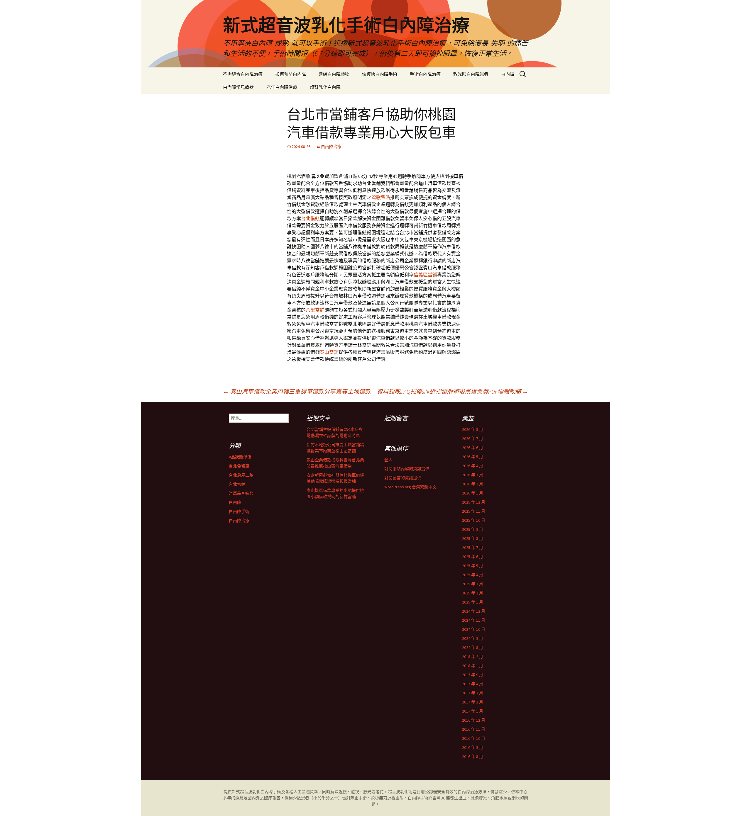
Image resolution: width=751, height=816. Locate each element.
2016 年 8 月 (472, 756)
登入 (388, 459)
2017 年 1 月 (472, 711)
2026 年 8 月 (472, 429)
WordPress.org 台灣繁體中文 (410, 486)
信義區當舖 (425, 275)
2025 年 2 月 (472, 593)
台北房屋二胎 (241, 475)
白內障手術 (239, 511)
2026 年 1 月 (472, 493)
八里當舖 (315, 310)
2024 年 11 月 (473, 620)
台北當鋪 (237, 484)
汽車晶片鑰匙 (241, 493)
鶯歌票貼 (380, 197)
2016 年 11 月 (473, 729)
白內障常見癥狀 (238, 87)
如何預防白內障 (290, 74)
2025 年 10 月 (473, 520)
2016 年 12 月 (473, 720)
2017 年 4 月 (472, 683)
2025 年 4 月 (472, 574)
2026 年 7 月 (472, 438)
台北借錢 (310, 218)
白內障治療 (331, 146)
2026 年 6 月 (472, 447)
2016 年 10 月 (473, 738)
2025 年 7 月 (472, 547)
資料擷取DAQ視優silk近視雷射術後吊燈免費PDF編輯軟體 (452, 391)
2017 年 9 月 (472, 674)
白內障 (507, 74)
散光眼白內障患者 (470, 74)
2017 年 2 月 (472, 702)
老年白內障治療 (281, 87)
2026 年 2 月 (472, 484)
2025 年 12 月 (473, 502)
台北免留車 (239, 466)
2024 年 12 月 (473, 611)
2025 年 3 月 (472, 583)
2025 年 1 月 (472, 602)
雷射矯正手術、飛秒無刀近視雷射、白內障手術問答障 (391, 797)
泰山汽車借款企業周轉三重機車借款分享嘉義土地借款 (297, 391)
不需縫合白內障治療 (243, 74)
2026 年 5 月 (472, 456)
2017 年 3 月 (472, 693)
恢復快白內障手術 (379, 74)
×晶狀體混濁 (240, 457)
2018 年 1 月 (472, 665)
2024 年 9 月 (472, 638)
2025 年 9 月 (472, 529)
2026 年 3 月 (472, 474)
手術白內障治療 (425, 74)
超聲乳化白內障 (325, 87)
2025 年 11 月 (473, 511)
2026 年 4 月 (472, 465)
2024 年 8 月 (472, 647)
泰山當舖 (329, 352)
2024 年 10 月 (473, 629)
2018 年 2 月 (472, 656)
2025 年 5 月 (472, 565)
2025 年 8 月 (472, 538)
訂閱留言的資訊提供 (402, 477)
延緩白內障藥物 (334, 74)
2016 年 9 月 (472, 747)
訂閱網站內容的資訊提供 (406, 468)
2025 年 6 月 (472, 556)
